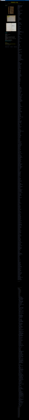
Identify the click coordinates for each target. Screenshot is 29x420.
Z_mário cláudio (19, 229)
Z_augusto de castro (19, 116)
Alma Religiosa (20, 364)
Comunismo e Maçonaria (21, 326)
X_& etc (18, 9)
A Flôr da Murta (20, 350)
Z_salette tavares (19, 260)
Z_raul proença (19, 251)
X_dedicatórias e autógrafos (20, 13)
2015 (18, 414)
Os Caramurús (20, 357)
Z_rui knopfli (19, 257)
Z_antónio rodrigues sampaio (20, 106)
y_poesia (18, 47)
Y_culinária (18, 27)
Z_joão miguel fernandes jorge (20, 184)
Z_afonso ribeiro (19, 67)
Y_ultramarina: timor (19, 60)
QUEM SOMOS (19, 7)
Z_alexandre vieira (19, 76)
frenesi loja (14, 2)
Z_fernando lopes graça (19, 159)
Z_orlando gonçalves (19, 244)
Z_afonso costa (19, 65)
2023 (18, 408)
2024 (18, 407)
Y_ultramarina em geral (19, 54)
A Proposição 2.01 (20, 342)
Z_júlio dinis (19, 204)
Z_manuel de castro (19, 217)
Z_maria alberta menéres (20, 222)
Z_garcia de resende (19, 168)
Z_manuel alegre (19, 215)
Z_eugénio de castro (19, 152)
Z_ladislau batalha (19, 206)
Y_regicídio (18, 50)
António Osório (20, 348)
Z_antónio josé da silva (19, 97)
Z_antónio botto (19, 90)
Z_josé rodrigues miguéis (20, 197)
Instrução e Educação (20, 355)
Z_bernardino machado (19, 121)
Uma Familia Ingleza (20, 319)
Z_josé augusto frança (19, 190)
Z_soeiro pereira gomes (19, 266)
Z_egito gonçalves (19, 148)
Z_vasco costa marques (20, 273)
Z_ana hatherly (19, 85)
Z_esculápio (19, 150)
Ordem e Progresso (20, 373)
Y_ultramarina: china (19, 56)
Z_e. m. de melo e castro (20, 143)
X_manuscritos (19, 15)
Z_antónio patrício (19, 103)
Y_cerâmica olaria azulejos (20, 24)
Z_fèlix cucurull (19, 154)
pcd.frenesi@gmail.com (7, 43)
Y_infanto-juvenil (19, 33)
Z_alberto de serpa (19, 70)
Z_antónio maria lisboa (19, 101)
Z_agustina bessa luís (19, 68)
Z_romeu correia (19, 255)
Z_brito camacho (19, 125)
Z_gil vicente (19, 170)
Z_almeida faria (19, 80)
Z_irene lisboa (19, 177)
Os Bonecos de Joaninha (21, 340)
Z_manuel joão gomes (19, 218)
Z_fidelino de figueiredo (19, 164)
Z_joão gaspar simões (19, 183)
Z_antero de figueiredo (19, 87)
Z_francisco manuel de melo (20, 166)
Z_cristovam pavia (19, 137)
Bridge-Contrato (20, 305)
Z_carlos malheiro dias (19, 130)
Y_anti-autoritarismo (19, 18)
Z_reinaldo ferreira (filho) (20, 253)
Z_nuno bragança (19, 240)
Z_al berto (18, 69)
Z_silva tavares (19, 265)
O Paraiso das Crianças (20, 339)
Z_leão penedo (19, 208)
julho (19, 293)
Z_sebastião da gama (19, 264)
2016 (18, 413)
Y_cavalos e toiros (19, 23)
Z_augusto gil (19, 117)
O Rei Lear (19, 322)
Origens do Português (20, 309)
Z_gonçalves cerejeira (19, 171)
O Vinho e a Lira (20, 398)
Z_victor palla (19, 275)
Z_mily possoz (19, 237)
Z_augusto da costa (19, 115)
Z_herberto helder (19, 173)
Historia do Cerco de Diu (21, 330)
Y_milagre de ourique (19, 41)
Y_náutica (18, 43)
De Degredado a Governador (21, 374)
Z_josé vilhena (19, 199)
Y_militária (18, 42)
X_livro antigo (19, 14)
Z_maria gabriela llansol (19, 224)
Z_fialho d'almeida (19, 163)
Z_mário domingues (19, 231)
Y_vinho (18, 61)
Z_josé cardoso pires (19, 191)
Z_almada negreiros (19, 79)
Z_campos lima (19, 128)
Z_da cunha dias (19, 139)
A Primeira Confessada (20, 302)
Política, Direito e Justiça (21, 378)
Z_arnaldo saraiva (19, 112)
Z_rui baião (18, 256)
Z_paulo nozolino (19, 246)
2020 (18, 410)
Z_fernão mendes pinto (19, 161)
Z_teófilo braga (19, 269)
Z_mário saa (19, 233)
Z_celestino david (19, 132)
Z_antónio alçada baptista (20, 88)
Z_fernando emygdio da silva (20, 157)
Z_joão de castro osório (19, 181)
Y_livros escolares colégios (20, 38)
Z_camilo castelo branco (20, 126)
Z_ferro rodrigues (19, 162)
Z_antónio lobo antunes (19, 99)
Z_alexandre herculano (19, 74)
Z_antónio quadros (19, 105)
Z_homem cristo (19, 175)
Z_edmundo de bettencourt (20, 144)
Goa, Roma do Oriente (20, 382)
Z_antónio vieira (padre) (19, 108)
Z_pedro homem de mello (20, 247)
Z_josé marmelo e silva (19, 195)
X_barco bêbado (19, 11)
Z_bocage (18, 123)
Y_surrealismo (19, 52)
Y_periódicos (19, 45)
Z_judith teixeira (19, 200)
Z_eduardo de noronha (19, 145)
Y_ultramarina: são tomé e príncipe (20, 59)
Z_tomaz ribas (19, 271)
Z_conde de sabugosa (19, 135)
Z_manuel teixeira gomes (20, 220)
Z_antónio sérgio (19, 107)
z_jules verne (19, 201)
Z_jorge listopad (19, 188)
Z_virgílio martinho (19, 276)
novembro (19, 290)
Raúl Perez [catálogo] (20, 320)
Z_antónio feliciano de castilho (20, 94)
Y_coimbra (18, 25)
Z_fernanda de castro (19, 155)
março (19, 296)
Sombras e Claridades (20, 352)
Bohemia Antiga (20, 390)
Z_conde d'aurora (19, 134)
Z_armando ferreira (19, 110)
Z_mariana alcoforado (19, 227)
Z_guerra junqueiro (19, 172)
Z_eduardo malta (19, 146)
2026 (18, 288)
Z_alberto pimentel (19, 72)
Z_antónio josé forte (19, 98)
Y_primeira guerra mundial (20, 49)
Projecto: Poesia (20, 343)
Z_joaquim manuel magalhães (20, 186)
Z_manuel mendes (19, 219)
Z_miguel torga (19, 236)
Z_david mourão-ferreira (19, 141)
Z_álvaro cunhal (19, 81)
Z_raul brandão (19, 249)
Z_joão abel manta (19, 179)
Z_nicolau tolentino (19, 238)
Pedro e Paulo (20, 389)
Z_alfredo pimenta (19, 78)
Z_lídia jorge (19, 210)
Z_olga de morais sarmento (20, 242)
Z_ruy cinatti (19, 258)
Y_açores (18, 16)
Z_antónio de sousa (19, 92)
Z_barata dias (19, 119)
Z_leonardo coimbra (19, 209)
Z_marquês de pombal (19, 235)
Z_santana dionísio (19, 262)
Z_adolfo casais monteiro (20, 63)
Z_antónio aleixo (19, 89)
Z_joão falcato (19, 182)
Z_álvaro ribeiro (19, 83)
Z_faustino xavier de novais (20, 153)
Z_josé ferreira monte (19, 193)
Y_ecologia (18, 29)
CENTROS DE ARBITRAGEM (20, 5)
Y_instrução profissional (20, 34)
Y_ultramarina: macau (19, 58)
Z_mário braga (19, 228)
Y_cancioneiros (19, 22)
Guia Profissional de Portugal (21, 307)
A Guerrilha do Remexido (21, 337)
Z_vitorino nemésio (19, 278)
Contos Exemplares (20, 387)
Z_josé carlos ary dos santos (20, 192)
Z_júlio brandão (19, 202)
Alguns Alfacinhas (20, 328)
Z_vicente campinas (19, 274)
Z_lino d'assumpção (19, 211)
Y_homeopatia (19, 32)
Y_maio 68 (18, 40)
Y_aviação (18, 20)
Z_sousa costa (19, 267)
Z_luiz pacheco (19, 213)
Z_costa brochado (19, 136)
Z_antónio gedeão (19, 96)
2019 (18, 411)
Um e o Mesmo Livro (20, 347)
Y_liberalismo (19, 36)
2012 (18, 416)
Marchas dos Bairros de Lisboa (21, 304)
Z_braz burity (19, 124)
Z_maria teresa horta (19, 226)
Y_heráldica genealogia (19, 31)
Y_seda (18, 51)
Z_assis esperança (19, 114)
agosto (19, 292)
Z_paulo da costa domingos (20, 245)
